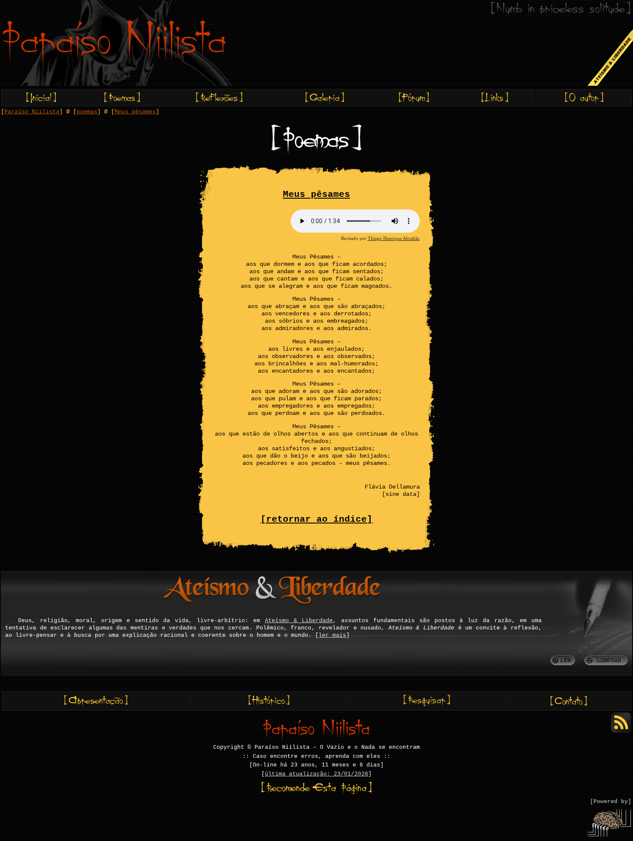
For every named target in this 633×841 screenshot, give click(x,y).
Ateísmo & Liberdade (299, 620)
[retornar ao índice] (316, 519)
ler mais (332, 635)
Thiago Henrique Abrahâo (394, 238)
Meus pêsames (135, 112)
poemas (87, 112)
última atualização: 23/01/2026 (316, 774)
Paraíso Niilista (31, 112)
